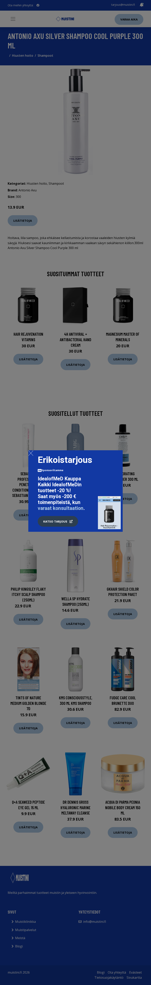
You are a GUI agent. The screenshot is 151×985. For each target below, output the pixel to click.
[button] (58, 521)
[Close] (30, 453)
